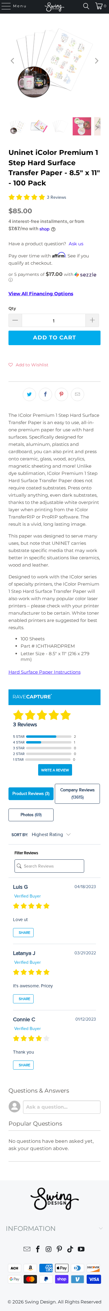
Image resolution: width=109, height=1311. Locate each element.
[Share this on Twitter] (29, 394)
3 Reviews (56, 197)
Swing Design (40, 1302)
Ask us (76, 244)
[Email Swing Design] (27, 1250)
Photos (31, 814)
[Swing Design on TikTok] (70, 1250)
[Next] (96, 61)
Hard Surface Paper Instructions (44, 672)
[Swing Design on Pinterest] (59, 1250)
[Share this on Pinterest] (61, 394)
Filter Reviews (26, 853)
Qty (12, 308)
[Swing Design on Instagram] (48, 1250)
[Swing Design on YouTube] (81, 1250)
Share (24, 932)
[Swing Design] (54, 7)
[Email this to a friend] (77, 394)
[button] (54, 277)
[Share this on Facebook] (45, 394)
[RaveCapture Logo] (32, 697)
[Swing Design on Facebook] (38, 1250)
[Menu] (3, 6)
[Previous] (13, 61)
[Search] (86, 6)
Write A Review (55, 770)
